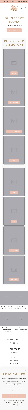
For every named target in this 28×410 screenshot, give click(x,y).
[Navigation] (2, 8)
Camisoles (14, 160)
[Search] (22, 8)
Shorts (14, 192)
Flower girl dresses (14, 131)
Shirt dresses (14, 102)
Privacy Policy (8, 402)
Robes (14, 221)
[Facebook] (10, 343)
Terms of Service (16, 402)
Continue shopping (14, 30)
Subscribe (14, 396)
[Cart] (25, 8)
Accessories (14, 250)
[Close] (25, 371)
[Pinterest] (17, 343)
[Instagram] (14, 343)
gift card (14, 280)
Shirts (14, 73)
